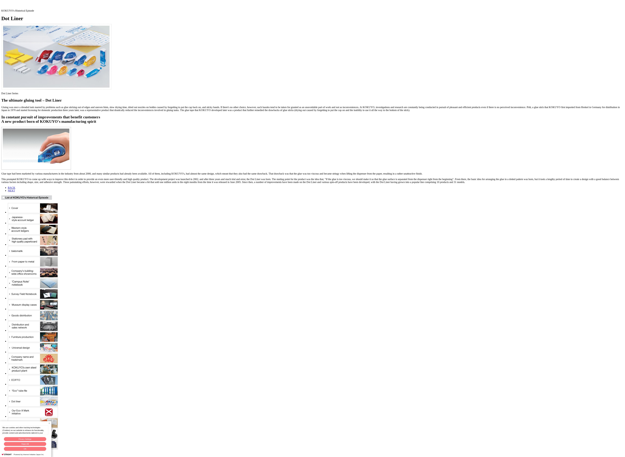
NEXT (11, 190)
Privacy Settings (25, 439)
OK (25, 449)
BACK (11, 187)
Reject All (25, 444)
